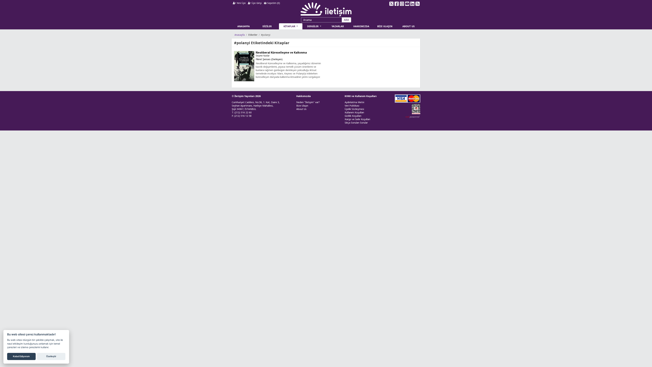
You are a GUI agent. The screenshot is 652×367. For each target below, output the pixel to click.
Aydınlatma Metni (354, 102)
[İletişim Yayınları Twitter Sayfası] (391, 3)
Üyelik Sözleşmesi (354, 109)
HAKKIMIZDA (361, 26)
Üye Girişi (256, 3)
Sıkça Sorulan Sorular (356, 122)
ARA (346, 20)
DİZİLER (267, 26)
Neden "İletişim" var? (308, 102)
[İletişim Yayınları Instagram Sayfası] (402, 3)
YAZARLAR (338, 26)
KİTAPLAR (290, 26)
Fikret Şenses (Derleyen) (269, 59)
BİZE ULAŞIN (384, 26)
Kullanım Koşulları (354, 112)
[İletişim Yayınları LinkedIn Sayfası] (412, 3)
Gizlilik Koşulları (353, 115)
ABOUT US (408, 26)
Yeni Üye (241, 3)
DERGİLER (313, 26)
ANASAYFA (243, 26)
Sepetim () (273, 3)
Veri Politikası (352, 105)
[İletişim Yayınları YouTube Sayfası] (407, 3)
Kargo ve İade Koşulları (357, 119)
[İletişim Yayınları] (326, 8)
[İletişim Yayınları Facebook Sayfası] (396, 3)
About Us (301, 109)
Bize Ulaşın (302, 105)
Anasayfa (239, 34)
